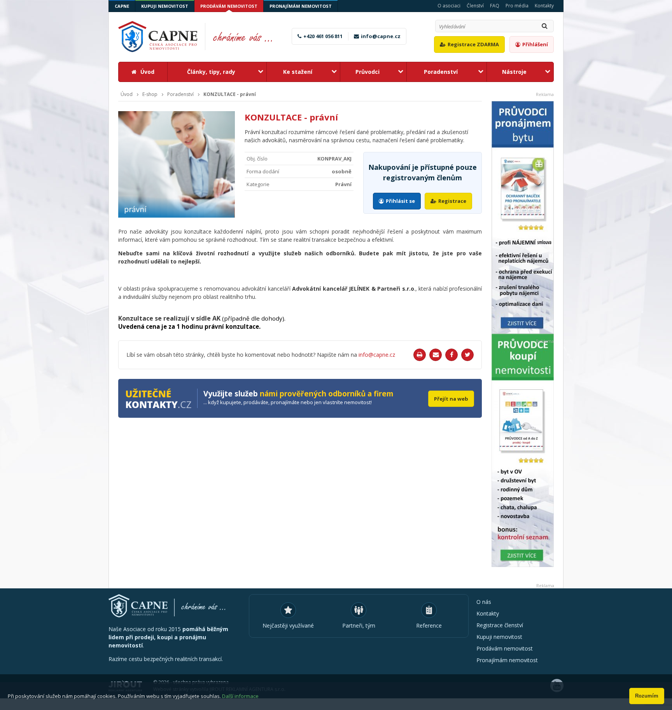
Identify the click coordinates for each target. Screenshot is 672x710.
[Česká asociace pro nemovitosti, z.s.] (199, 36)
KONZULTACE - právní (229, 94)
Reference (429, 625)
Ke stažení (297, 71)
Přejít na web (451, 398)
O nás (483, 601)
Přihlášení (535, 44)
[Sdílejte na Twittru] (467, 355)
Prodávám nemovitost (228, 6)
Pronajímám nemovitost (301, 6)
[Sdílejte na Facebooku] (451, 355)
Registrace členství (499, 625)
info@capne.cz (381, 36)
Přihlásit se (400, 200)
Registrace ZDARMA (473, 44)
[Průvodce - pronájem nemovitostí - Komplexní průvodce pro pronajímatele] (523, 217)
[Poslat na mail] (435, 355)
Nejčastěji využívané (288, 625)
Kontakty (544, 5)
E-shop (150, 94)
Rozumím (646, 696)
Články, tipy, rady (211, 71)
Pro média (517, 5)
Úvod (147, 71)
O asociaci (449, 5)
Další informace (240, 696)
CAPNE (122, 6)
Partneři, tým (358, 625)
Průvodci (367, 71)
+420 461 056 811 (323, 36)
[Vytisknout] (419, 355)
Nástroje (514, 71)
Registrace (452, 200)
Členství (475, 5)
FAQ (494, 5)
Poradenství (441, 71)
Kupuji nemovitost (164, 6)
